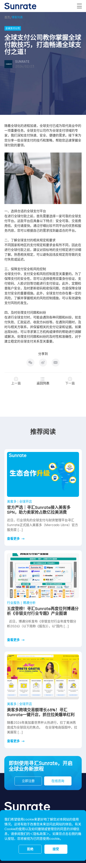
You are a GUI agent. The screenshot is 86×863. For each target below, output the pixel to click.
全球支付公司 (36, 130)
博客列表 (17, 17)
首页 (7, 17)
